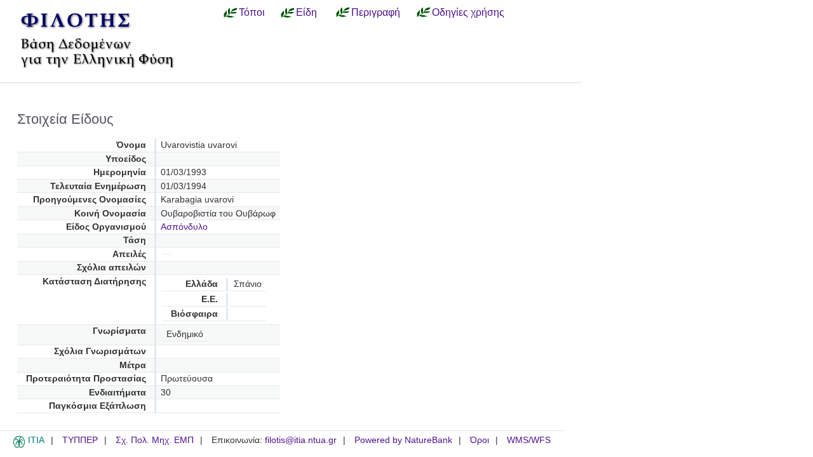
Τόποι (252, 12)
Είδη (306, 12)
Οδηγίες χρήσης (468, 12)
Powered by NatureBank (403, 440)
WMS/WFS (529, 440)
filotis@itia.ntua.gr (301, 440)
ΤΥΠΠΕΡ (80, 440)
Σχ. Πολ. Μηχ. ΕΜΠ (155, 440)
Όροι (479, 440)
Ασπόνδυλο (184, 227)
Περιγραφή (375, 12)
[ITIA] (19, 445)
